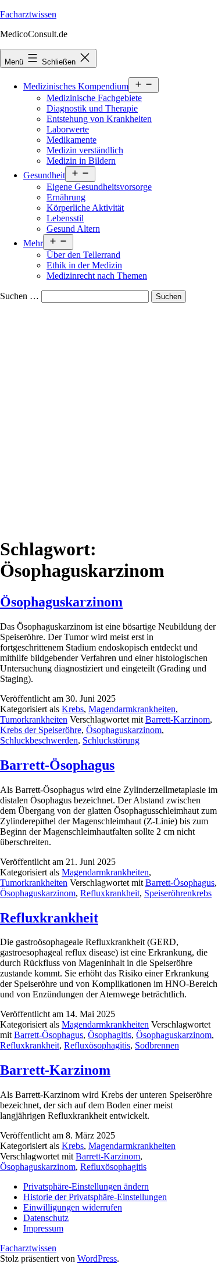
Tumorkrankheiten (33, 719)
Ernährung (66, 197)
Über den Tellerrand (83, 255)
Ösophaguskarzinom (61, 601)
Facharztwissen (28, 14)
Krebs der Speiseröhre (40, 730)
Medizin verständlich (85, 150)
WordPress (97, 1258)
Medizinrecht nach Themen (97, 276)
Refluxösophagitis (97, 1045)
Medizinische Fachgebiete (94, 98)
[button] (86, 1186)
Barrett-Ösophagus (57, 765)
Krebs (73, 709)
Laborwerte (68, 129)
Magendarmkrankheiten (132, 709)
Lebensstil (65, 218)
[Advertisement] (109, 417)
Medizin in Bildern (81, 161)
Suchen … (19, 296)
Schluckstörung (111, 740)
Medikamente (72, 140)
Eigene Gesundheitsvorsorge (99, 187)
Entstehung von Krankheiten (99, 119)
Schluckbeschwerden (39, 740)
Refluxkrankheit (110, 893)
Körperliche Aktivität (85, 208)
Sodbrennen (157, 1045)
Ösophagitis (109, 1035)
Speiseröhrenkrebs (178, 893)
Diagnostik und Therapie (92, 108)
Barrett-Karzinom (177, 719)
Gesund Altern (73, 229)
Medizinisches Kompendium (75, 86)
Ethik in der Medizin (84, 265)
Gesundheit (44, 175)
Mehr (33, 243)
